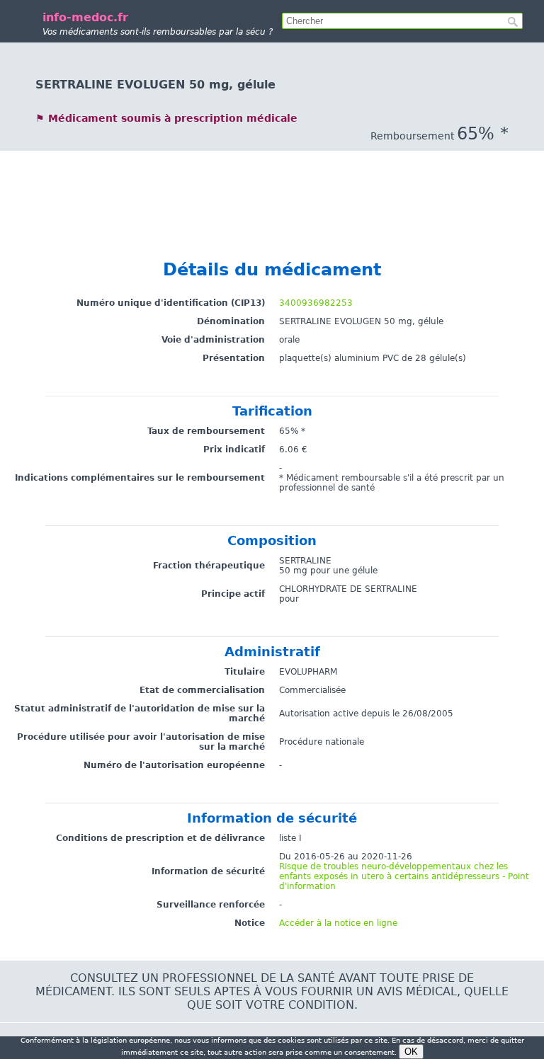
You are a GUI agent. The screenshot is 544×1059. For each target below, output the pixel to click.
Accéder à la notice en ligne (338, 923)
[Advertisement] (272, 182)
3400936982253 (316, 303)
